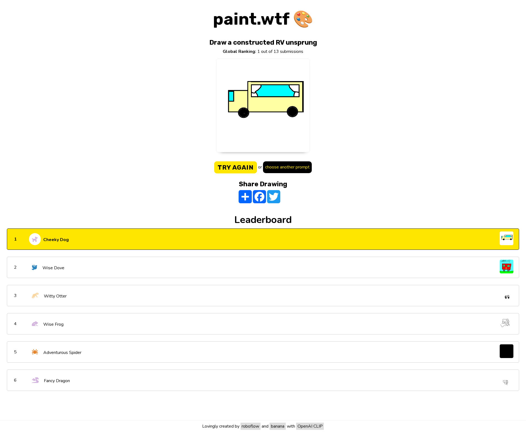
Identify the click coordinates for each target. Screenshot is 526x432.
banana (277, 426)
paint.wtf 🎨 (263, 19)
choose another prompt (287, 167)
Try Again (236, 167)
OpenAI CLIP (310, 426)
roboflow (250, 426)
